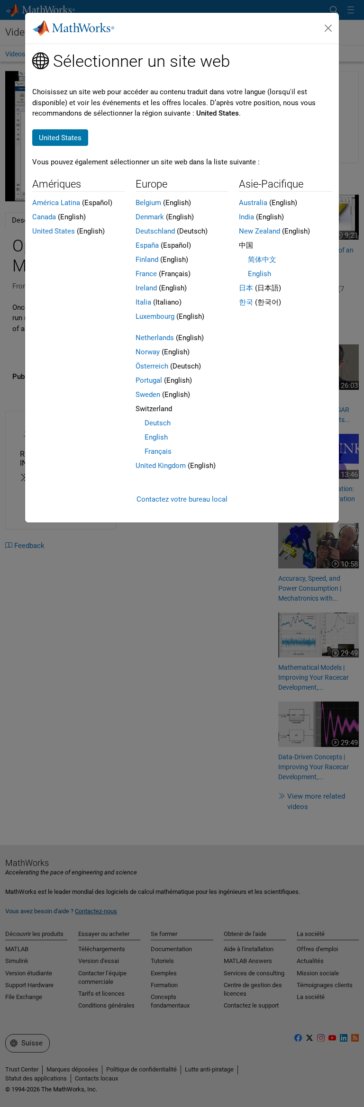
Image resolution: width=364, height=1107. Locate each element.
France (146, 274)
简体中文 (262, 259)
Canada (44, 217)
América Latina (56, 202)
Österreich (152, 366)
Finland (147, 259)
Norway (148, 352)
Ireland (146, 288)
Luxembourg (155, 316)
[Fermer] (328, 28)
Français (158, 451)
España (147, 245)
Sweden (148, 394)
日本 (246, 288)
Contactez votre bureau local (182, 499)
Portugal (149, 380)
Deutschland (155, 231)
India (246, 217)
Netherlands (155, 337)
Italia (143, 302)
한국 (246, 302)
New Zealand (259, 231)
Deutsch (158, 423)
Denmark (150, 217)
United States (53, 231)
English (156, 437)
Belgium (148, 202)
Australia (253, 202)
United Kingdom (161, 465)
